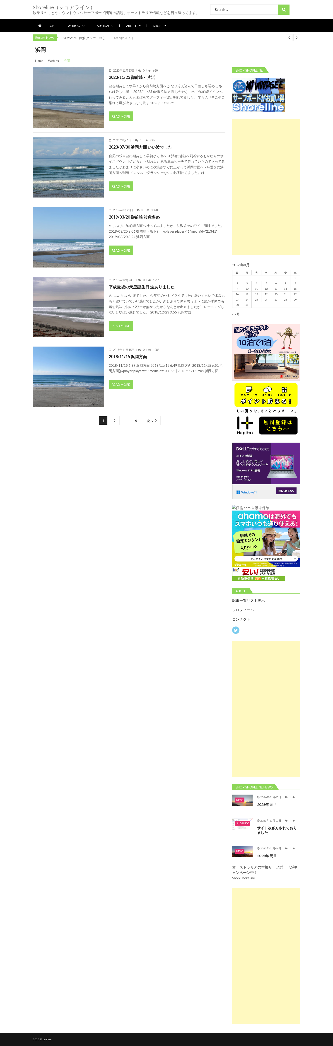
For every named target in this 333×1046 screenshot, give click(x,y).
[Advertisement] (266, 187)
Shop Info (242, 823)
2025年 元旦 (267, 855)
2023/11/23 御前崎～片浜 (132, 77)
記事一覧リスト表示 (248, 600)
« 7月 (236, 314)
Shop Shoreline (264, 872)
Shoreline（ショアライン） (64, 7)
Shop (157, 26)
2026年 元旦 (267, 804)
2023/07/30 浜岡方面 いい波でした (140, 147)
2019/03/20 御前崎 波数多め (134, 217)
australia (105, 26)
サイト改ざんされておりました (277, 830)
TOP (51, 26)
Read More (121, 116)
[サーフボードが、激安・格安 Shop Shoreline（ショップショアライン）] (258, 95)
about (131, 26)
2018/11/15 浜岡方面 (128, 356)
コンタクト (241, 619)
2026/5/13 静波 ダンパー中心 (84, 38)
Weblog (74, 26)
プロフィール (243, 610)
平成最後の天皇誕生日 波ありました (142, 286)
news (239, 799)
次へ (150, 421)
